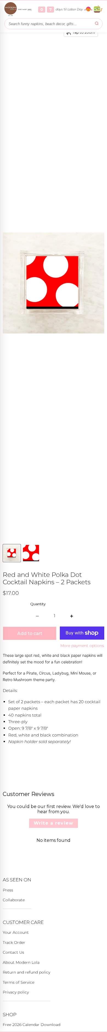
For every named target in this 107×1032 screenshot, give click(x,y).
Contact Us (13, 952)
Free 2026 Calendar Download (31, 1024)
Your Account (16, 932)
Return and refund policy (26, 972)
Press (8, 890)
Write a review (54, 823)
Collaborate (14, 899)
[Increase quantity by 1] (72, 616)
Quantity (38, 604)
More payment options (82, 645)
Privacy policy (16, 992)
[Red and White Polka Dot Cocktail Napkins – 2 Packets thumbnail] (12, 553)
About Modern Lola (21, 962)
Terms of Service (18, 982)
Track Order (14, 942)
